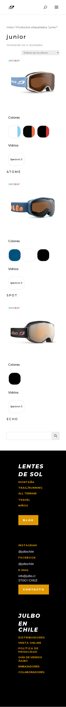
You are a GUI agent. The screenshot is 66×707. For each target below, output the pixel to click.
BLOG (28, 520)
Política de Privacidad (28, 650)
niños (23, 505)
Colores (14, 117)
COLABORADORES (31, 672)
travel (24, 500)
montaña (26, 482)
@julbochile (26, 551)
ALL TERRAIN (27, 493)
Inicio (10, 27)
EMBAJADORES (29, 666)
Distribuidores (31, 637)
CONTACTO (33, 589)
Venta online (29, 642)
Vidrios (13, 145)
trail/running (30, 487)
